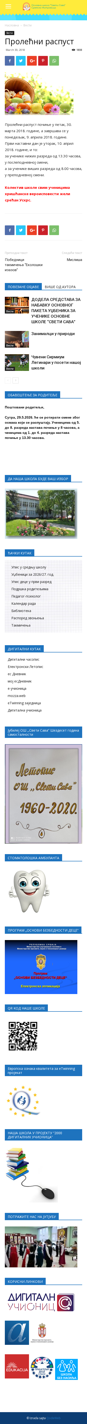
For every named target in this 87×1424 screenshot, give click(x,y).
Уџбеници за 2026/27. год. (32, 574)
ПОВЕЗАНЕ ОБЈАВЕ (23, 286)
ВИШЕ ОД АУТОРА (60, 286)
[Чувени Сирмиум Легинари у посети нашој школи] (17, 362)
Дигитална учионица (25, 710)
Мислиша (74, 260)
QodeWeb (53, 1418)
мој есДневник (20, 681)
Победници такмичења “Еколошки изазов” (24, 265)
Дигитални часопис (23, 659)
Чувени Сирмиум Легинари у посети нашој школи (56, 362)
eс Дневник (17, 674)
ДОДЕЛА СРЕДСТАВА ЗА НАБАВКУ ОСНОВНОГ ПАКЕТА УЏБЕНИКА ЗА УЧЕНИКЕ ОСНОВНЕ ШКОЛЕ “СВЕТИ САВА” (55, 310)
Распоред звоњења (27, 618)
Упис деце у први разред (31, 581)
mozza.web (17, 695)
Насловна (12, 25)
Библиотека (21, 610)
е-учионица (17, 688)
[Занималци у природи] (17, 339)
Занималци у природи (53, 333)
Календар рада (23, 603)
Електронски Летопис (25, 666)
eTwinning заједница (24, 703)
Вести (27, 25)
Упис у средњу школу (28, 567)
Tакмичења (20, 625)
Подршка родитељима (29, 589)
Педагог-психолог (26, 596)
